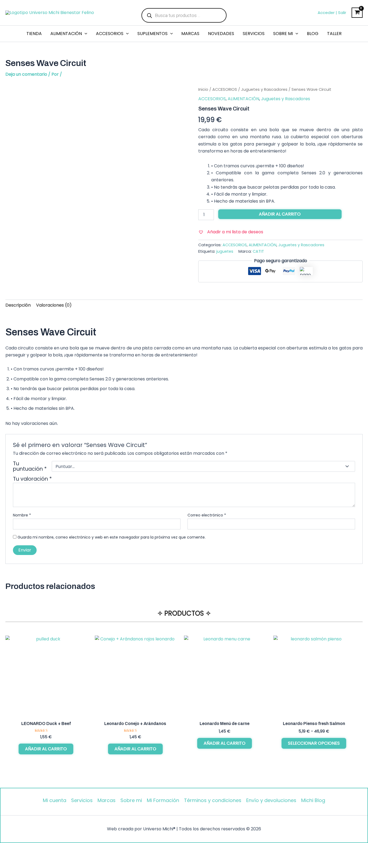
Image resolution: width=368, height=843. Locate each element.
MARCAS (190, 33)
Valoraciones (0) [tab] (54, 305)
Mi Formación (163, 800)
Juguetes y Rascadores (264, 89)
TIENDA (34, 33)
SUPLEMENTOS (152, 33)
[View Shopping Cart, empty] (357, 13)
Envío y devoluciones (271, 800)
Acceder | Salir (332, 12)
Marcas (107, 800)
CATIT (258, 251)
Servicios (82, 800)
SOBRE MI (283, 33)
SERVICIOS (254, 33)
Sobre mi (131, 800)
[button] (84, 34)
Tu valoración (32, 479)
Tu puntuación (30, 466)
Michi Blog (313, 800)
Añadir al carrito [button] (46, 749)
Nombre (22, 515)
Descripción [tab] (18, 305)
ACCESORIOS (109, 33)
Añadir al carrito (280, 214)
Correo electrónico (207, 515)
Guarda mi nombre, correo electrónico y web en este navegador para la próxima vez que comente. (112, 537)
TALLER (334, 33)
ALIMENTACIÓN (66, 33)
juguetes (224, 251)
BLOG (312, 33)
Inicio (203, 89)
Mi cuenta (54, 800)
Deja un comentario (26, 74)
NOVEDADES (221, 33)
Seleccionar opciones (314, 743)
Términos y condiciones (212, 800)
